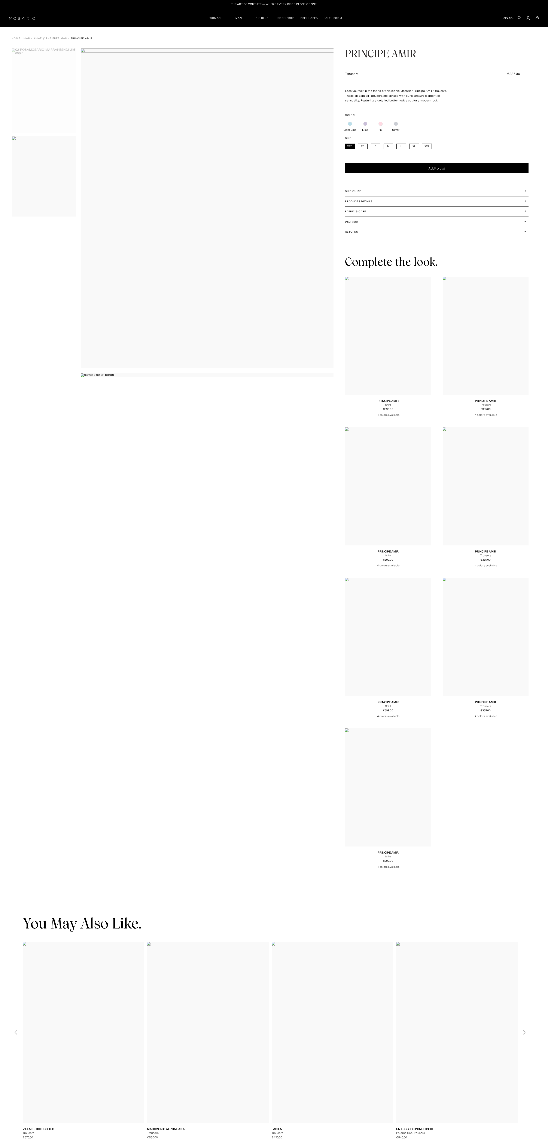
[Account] (528, 18)
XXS (371, 374)
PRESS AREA (309, 18)
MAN (238, 18)
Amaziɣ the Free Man (50, 38)
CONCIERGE (285, 18)
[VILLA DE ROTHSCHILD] (83, 1032)
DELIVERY (352, 222)
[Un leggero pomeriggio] (457, 1032)
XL (398, 374)
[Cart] (537, 18)
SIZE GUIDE (353, 191)
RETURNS (351, 232)
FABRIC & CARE (355, 211)
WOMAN (215, 18)
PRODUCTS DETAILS (358, 201)
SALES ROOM (333, 18)
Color (350, 115)
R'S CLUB (262, 18)
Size (348, 138)
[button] (524, 1032)
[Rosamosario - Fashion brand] (22, 17)
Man (27, 38)
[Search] (519, 18)
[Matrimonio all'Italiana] (208, 1032)
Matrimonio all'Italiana (166, 1129)
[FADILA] (332, 1032)
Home (16, 38)
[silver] (396, 124)
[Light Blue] (350, 124)
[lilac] (365, 124)
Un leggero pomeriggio (414, 1129)
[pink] (380, 124)
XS (378, 374)
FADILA (277, 1129)
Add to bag (436, 168)
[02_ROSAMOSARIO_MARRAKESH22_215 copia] (46, 90)
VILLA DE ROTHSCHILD (38, 1129)
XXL (404, 374)
